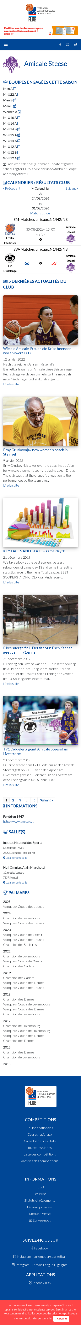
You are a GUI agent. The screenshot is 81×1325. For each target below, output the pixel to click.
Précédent (12, 188)
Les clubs (39, 1194)
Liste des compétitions (40, 1154)
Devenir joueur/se (40, 1207)
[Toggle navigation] (6, 44)
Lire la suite (11, 384)
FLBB (40, 1187)
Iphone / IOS (41, 1283)
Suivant (71, 188)
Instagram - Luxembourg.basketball (41, 1256)
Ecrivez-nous (41, 1220)
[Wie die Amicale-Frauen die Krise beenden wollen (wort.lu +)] (40, 320)
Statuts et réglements (39, 1200)
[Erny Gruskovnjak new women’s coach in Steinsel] (40, 421)
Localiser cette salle (16, 857)
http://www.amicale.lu (18, 821)
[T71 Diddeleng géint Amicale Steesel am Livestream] (40, 720)
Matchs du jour (40, 213)
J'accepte (61, 1318)
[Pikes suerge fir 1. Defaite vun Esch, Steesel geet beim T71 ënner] (40, 619)
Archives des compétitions (39, 1161)
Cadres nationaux (39, 1134)
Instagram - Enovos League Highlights (41, 1265)
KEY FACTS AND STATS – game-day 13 (34, 551)
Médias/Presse (40, 1214)
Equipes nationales (40, 1128)
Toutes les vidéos (40, 1147)
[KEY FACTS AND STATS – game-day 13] (40, 522)
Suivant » (46, 800)
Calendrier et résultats (40, 1141)
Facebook (40, 1248)
